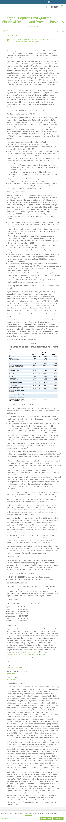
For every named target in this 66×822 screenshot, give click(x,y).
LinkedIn (12, 654)
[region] (33, 816)
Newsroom (58, 2)
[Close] (63, 813)
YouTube (46, 654)
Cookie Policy (28, 815)
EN (51, 2)
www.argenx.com (30, 652)
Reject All (58, 818)
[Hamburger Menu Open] (4, 7)
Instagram (27, 654)
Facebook (35, 654)
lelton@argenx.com (14, 679)
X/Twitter (19, 654)
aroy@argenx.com (13, 673)
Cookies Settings (6, 818)
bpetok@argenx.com (14, 668)
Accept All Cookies (46, 818)
